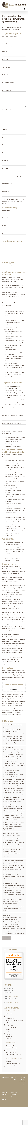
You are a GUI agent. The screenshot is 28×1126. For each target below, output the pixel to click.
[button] (25, 1123)
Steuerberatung (11, 1042)
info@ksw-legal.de (13, 1002)
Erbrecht (8, 1016)
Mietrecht (9, 1034)
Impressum (13, 1077)
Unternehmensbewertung (13, 1066)
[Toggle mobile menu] (25, 9)
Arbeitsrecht (9, 1014)
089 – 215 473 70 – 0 (14, 996)
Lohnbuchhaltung (11, 1050)
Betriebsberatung (11, 1045)
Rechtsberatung (11, 1010)
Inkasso (8, 1029)
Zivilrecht (8, 1038)
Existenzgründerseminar (13, 1063)
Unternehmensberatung (14, 1058)
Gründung (8, 1061)
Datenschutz (13, 1079)
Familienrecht (10, 1018)
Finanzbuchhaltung (11, 1048)
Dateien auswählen (14, 689)
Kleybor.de (13, 1097)
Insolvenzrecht (10, 1032)
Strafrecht (9, 1036)
